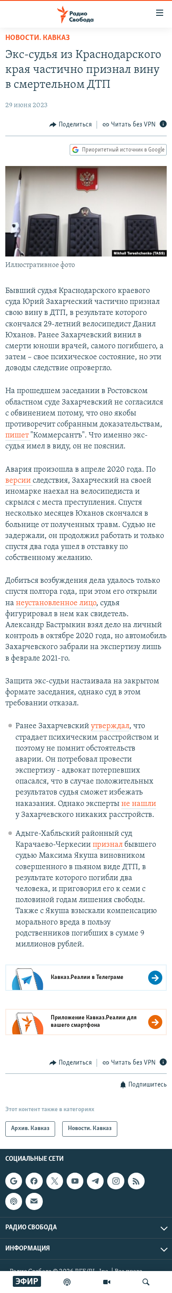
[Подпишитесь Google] (13, 1181)
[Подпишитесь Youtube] (75, 1181)
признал (108, 845)
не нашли (138, 804)
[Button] (70, 124)
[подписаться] (34, 1201)
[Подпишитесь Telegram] (95, 1181)
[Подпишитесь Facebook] (34, 1181)
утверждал (110, 726)
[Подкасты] (13, 1201)
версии (19, 481)
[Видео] (106, 1282)
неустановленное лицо (56, 603)
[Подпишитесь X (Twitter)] (54, 1181)
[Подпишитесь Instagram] (115, 1181)
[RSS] (136, 1181)
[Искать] (146, 1282)
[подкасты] (67, 1282)
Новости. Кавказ (37, 38)
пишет (17, 436)
